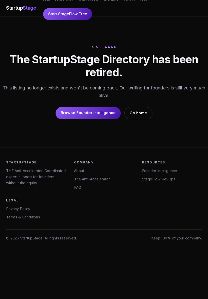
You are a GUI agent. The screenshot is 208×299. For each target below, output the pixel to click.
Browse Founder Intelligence (88, 112)
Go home (138, 112)
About (79, 171)
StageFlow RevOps (159, 179)
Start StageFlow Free (67, 13)
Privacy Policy (18, 209)
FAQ (77, 187)
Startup (21, 8)
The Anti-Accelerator (92, 179)
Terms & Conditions (23, 217)
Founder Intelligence (159, 171)
